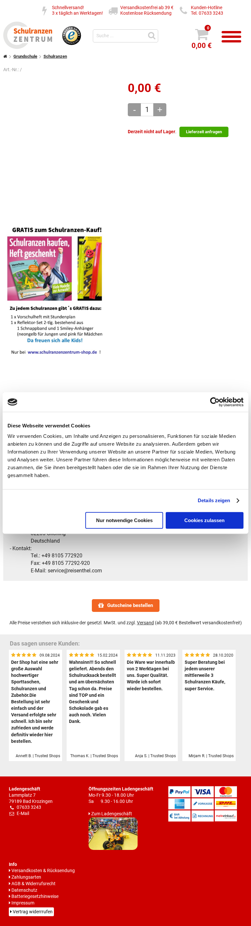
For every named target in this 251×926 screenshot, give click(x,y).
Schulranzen (55, 56)
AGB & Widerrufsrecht (33, 883)
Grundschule (25, 56)
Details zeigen (214, 500)
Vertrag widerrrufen (33, 912)
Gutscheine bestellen (130, 605)
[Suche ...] (152, 35)
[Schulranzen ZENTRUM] (27, 46)
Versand (145, 623)
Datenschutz (24, 890)
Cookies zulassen (204, 520)
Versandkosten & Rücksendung (43, 870)
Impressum (22, 903)
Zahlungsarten (26, 877)
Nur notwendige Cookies (124, 520)
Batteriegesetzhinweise (35, 896)
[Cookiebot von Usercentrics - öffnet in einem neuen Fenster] (214, 402)
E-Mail (23, 813)
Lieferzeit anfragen (204, 131)
